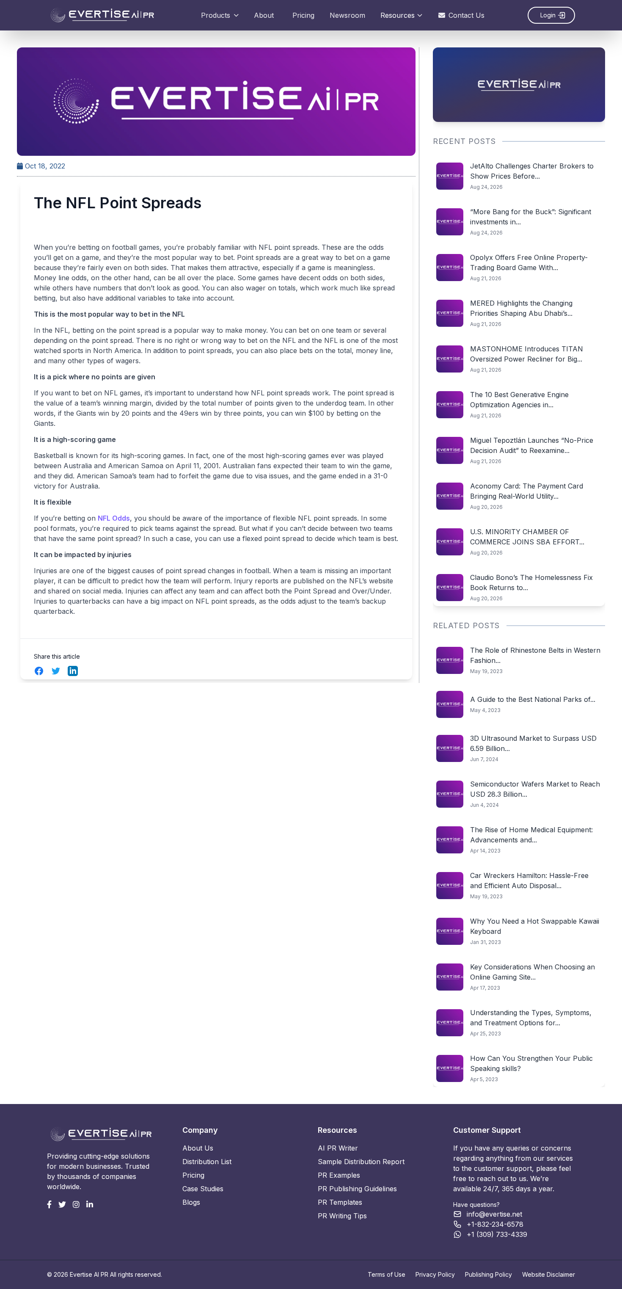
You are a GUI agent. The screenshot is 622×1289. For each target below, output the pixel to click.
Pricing (303, 15)
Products (215, 15)
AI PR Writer (338, 1148)
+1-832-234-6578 (495, 1224)
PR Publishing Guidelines (357, 1188)
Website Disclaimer (548, 1274)
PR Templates (340, 1202)
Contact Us (466, 15)
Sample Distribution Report (361, 1161)
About (264, 15)
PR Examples (339, 1175)
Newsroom (347, 15)
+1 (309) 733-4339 (497, 1234)
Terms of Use (386, 1274)
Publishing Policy (488, 1274)
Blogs (191, 1202)
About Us (197, 1148)
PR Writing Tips (342, 1216)
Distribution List (206, 1161)
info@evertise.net (494, 1214)
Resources (397, 15)
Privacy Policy (435, 1274)
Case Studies (202, 1188)
